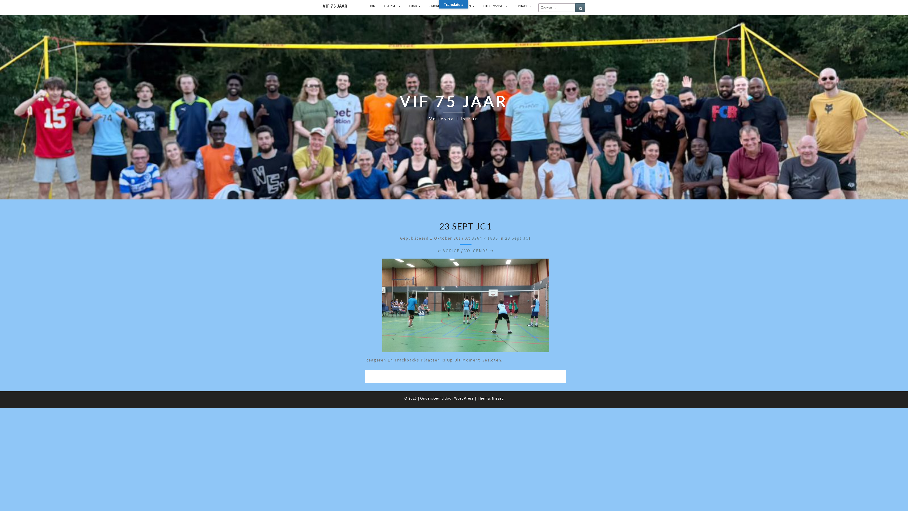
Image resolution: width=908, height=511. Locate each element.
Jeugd (412, 6)
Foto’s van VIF (492, 6)
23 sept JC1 (518, 238)
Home (373, 6)
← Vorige (448, 250)
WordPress (464, 398)
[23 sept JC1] (465, 307)
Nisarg (498, 398)
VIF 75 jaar (335, 6)
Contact (521, 6)
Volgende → (479, 250)
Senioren (435, 6)
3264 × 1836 (485, 238)
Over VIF (390, 6)
